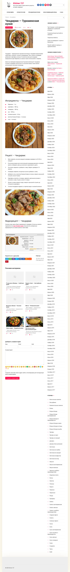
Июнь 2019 (50, 322)
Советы (52, 518)
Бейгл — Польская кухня (58, 81)
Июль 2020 (50, 283)
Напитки (52, 481)
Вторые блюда (53, 411)
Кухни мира (10, 12)
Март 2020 (50, 295)
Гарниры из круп (54, 435)
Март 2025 (50, 132)
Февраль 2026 (51, 100)
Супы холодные (54, 540)
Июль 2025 (50, 121)
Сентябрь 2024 (51, 150)
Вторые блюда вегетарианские (52, 415)
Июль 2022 (50, 212)
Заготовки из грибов (55, 449)
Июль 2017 (50, 378)
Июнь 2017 (50, 381)
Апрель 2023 (51, 186)
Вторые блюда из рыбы (56, 429)
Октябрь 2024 (51, 147)
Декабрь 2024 (51, 141)
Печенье (52, 484)
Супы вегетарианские (55, 529)
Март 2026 (50, 97)
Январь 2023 (51, 194)
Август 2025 (51, 118)
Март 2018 (50, 363)
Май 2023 (50, 183)
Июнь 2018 (50, 357)
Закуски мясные (54, 467)
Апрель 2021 (51, 257)
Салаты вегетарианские (56, 504)
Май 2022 (50, 218)
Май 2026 (50, 91)
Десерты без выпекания (56, 444)
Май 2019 (50, 325)
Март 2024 (50, 168)
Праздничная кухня (34, 12)
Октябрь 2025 (51, 112)
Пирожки (52, 489)
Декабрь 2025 (51, 106)
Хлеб (51, 552)
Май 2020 (50, 289)
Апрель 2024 (51, 165)
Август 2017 (51, 375)
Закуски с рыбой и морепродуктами (53, 471)
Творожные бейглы (53, 37)
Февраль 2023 (51, 191)
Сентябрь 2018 (51, 348)
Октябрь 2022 (51, 203)
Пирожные (52, 492)
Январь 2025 (51, 138)
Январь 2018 (51, 369)
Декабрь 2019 (51, 304)
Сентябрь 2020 (51, 277)
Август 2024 (51, 153)
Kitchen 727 (18, 3)
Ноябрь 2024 (51, 144)
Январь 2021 (51, 265)
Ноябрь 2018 (51, 342)
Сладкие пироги (54, 515)
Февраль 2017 (51, 390)
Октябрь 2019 (51, 310)
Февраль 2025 (51, 135)
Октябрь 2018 (51, 345)
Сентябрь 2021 (51, 242)
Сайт (33, 344)
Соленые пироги (54, 521)
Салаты (51, 501)
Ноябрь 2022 (51, 200)
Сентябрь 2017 (51, 372)
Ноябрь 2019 (51, 307)
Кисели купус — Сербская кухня (56, 75)
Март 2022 (50, 224)
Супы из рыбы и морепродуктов (53, 533)
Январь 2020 (51, 301)
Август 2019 (51, 316)
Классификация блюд (50, 12)
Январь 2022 (51, 230)
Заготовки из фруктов (55, 455)
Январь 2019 (51, 336)
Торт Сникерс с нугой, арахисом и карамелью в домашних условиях (56, 28)
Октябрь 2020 (51, 274)
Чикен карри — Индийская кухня (14, 328)
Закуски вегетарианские (56, 464)
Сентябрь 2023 (51, 177)
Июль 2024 (50, 156)
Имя (6, 344)
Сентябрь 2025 (51, 115)
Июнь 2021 (50, 251)
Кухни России (21, 12)
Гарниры (52, 432)
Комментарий (8, 350)
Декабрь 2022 (51, 197)
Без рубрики (9, 27)
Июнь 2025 (50, 124)
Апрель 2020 (51, 292)
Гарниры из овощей (55, 438)
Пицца (51, 495)
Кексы (51, 478)
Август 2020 (51, 280)
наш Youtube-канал (18, 226)
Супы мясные (53, 537)
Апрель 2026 (51, 94)
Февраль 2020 (51, 298)
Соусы (51, 523)
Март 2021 (50, 259)
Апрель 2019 (51, 327)
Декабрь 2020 (51, 268)
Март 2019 (50, 330)
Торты (51, 549)
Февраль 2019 (51, 333)
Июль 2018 (50, 354)
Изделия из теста (54, 475)
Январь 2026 (51, 103)
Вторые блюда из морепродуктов (53, 419)
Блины (51, 408)
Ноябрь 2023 (51, 171)
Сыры (51, 543)
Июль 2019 (50, 319)
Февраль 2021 (51, 262)
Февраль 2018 (51, 366)
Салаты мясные (54, 507)
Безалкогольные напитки (56, 405)
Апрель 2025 (51, 129)
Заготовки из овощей (55, 452)
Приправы (52, 498)
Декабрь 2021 (51, 233)
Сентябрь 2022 (51, 206)
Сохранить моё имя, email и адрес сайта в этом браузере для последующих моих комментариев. (24, 373)
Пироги (51, 486)
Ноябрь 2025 (51, 109)
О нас (61, 12)
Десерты (52, 441)
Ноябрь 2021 (51, 236)
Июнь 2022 (50, 215)
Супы (51, 526)
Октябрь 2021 (51, 239)
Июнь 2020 (50, 286)
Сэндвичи (52, 546)
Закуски (52, 461)
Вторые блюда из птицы (56, 426)
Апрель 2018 (51, 360)
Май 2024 (50, 162)
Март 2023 (50, 189)
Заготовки (52, 447)
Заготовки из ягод (54, 458)
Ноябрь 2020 (51, 271)
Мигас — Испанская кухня (32, 305)
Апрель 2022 (51, 221)
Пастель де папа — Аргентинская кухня (30, 329)
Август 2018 (51, 351)
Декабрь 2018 (51, 339)
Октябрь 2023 (51, 174)
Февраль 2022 (51, 227)
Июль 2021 (50, 248)
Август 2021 (51, 245)
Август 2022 (51, 209)
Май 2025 (50, 127)
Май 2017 (50, 384)
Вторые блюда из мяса (55, 423)
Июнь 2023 (50, 180)
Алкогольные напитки (55, 399)
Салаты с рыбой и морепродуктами (53, 511)
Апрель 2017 (51, 387)
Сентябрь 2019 (51, 313)
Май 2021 (50, 254)
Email (19, 344)
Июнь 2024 (50, 159)
